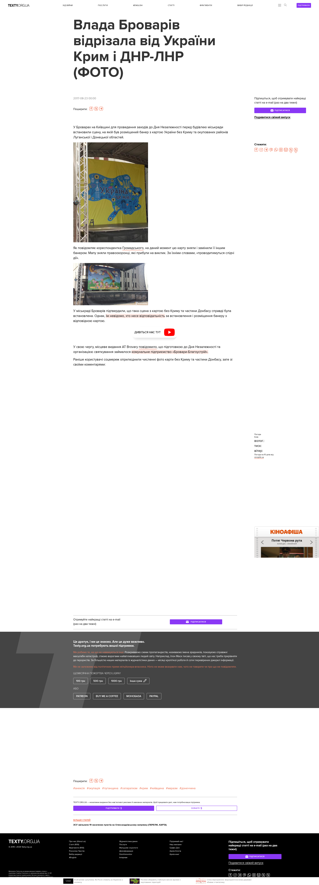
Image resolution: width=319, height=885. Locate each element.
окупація (94, 788)
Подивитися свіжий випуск (272, 117)
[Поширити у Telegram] (101, 109)
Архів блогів (175, 851)
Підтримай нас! (176, 841)
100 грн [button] (80, 681)
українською (26, 875)
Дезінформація (126, 851)
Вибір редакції (75, 854)
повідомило (148, 347)
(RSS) (77, 844)
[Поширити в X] (96, 109)
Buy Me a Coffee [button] (107, 696)
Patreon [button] (82, 696)
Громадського (133, 248)
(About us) (81, 841)
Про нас (72, 841)
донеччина (188, 788)
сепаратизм (129, 788)
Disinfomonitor (125, 854)
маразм (172, 788)
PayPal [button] (154, 696)
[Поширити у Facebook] (91, 109)
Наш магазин (176, 844)
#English (73, 857)
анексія (80, 788)
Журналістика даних (128, 841)
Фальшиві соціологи (128, 848)
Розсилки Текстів (76, 851)
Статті (71, 844)
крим (144, 788)
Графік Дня (175, 848)
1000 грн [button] (116, 681)
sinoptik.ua (259, 457)
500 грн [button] (98, 681)
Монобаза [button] (133, 696)
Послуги (123, 844)
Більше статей (81, 820)
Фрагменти (74, 848)
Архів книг (174, 854)
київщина (158, 788)
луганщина (111, 788)
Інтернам (123, 857)
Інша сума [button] (136, 681)
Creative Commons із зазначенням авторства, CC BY (34, 873)
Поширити (80, 109)
